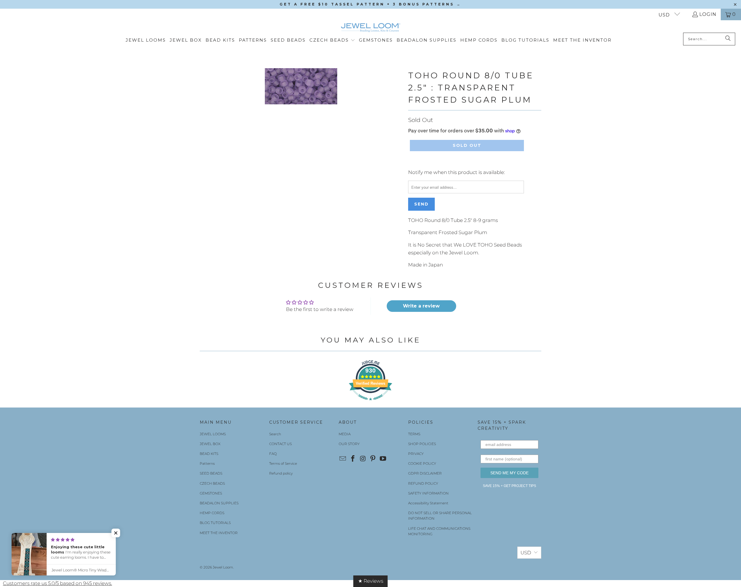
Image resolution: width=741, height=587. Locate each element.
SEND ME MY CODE (509, 473)
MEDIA (345, 434)
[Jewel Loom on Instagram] (363, 459)
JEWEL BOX (210, 444)
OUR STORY (349, 444)
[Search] (728, 39)
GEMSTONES (211, 493)
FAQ (273, 453)
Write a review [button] (421, 306)
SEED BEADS (211, 473)
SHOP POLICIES (422, 444)
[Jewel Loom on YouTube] (383, 459)
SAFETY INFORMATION (428, 493)
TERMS (414, 434)
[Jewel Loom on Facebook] (353, 459)
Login (707, 14)
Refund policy (281, 473)
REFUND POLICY (423, 483)
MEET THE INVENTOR (219, 533)
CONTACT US (280, 444)
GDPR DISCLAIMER (425, 473)
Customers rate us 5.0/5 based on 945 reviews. (57, 583)
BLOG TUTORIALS (215, 523)
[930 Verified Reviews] (370, 403)
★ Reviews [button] (370, 581)
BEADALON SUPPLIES (219, 503)
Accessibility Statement (428, 503)
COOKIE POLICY (422, 463)
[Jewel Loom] (370, 28)
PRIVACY (416, 453)
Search (275, 434)
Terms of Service (283, 463)
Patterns (207, 463)
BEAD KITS (209, 453)
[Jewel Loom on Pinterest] (373, 459)
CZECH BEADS (212, 483)
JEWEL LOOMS (213, 434)
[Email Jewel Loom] (343, 459)
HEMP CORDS (212, 513)
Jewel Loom (223, 567)
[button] (332, 40)
